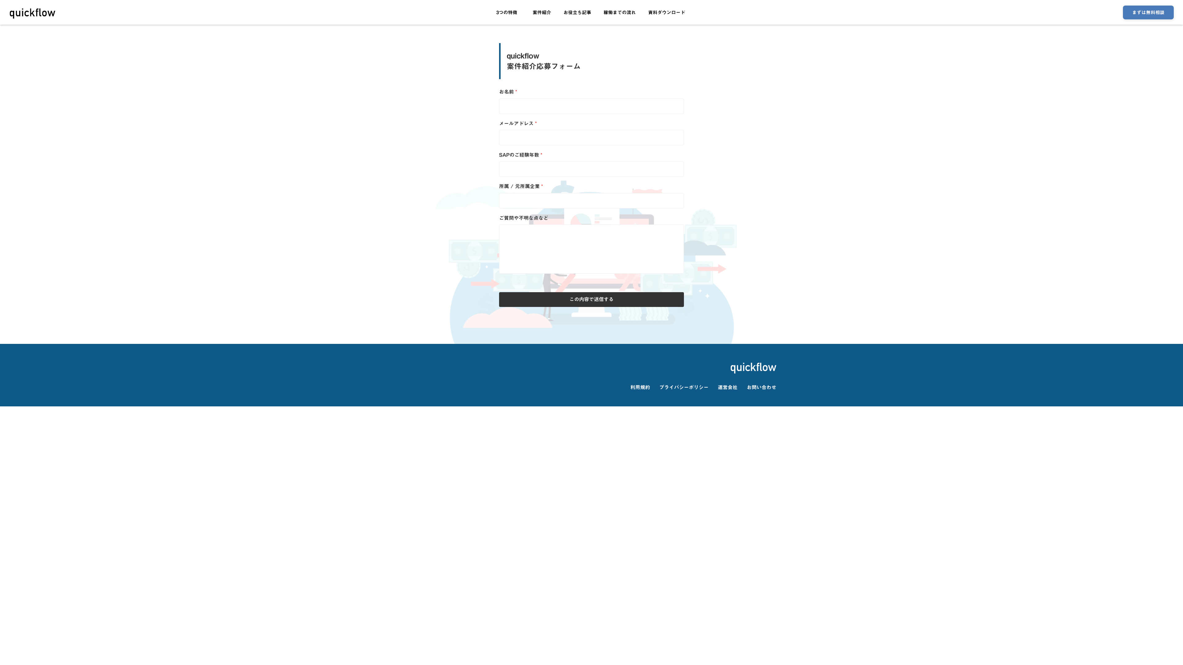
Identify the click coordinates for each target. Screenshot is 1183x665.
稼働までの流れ (620, 12)
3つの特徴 (506, 12)
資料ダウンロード (666, 12)
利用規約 (640, 387)
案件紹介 (542, 12)
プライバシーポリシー (684, 387)
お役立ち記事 (577, 12)
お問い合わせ (761, 387)
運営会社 (728, 387)
